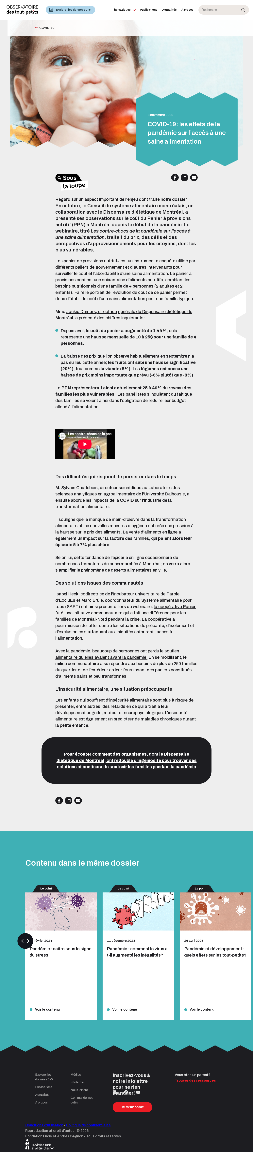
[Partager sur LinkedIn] (184, 177)
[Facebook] (126, 1092)
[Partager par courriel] (194, 177)
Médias (76, 1074)
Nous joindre (79, 1090)
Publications (148, 9)
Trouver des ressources (195, 1080)
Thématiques (121, 9)
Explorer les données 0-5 (73, 9)
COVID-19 (46, 27)
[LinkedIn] (114, 1092)
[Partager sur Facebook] (175, 177)
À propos (187, 9)
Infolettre (77, 1082)
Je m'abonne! (132, 1107)
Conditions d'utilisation (44, 1125)
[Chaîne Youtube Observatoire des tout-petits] (138, 1092)
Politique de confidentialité (88, 1125)
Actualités (169, 9)
